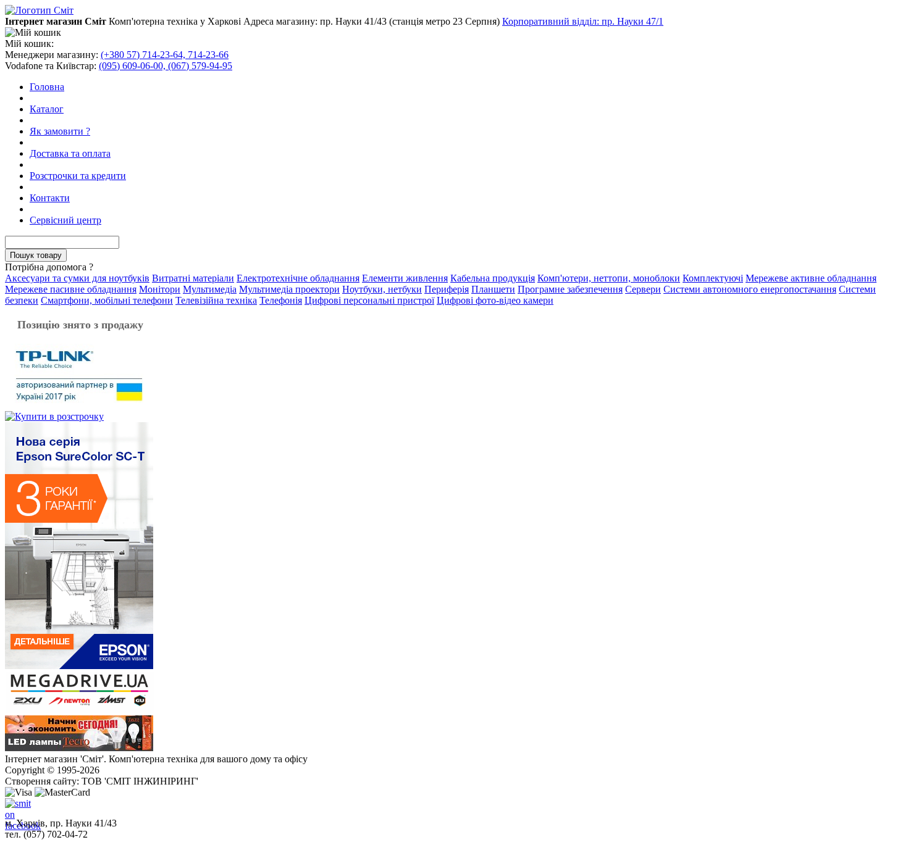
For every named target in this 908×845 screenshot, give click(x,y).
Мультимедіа (210, 289)
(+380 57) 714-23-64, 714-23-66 (165, 54)
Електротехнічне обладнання (298, 278)
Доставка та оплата (70, 153)
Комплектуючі (713, 278)
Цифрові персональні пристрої (369, 300)
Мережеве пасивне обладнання (71, 289)
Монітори (159, 289)
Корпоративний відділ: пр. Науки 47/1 (582, 21)
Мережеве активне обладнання (811, 278)
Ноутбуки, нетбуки (382, 289)
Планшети (493, 289)
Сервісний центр (65, 220)
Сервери (643, 289)
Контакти (50, 198)
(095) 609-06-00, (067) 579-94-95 (165, 65)
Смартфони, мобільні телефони (107, 300)
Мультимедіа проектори (289, 289)
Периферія (446, 289)
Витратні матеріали (193, 278)
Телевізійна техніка (216, 300)
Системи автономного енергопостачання (749, 289)
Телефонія (280, 300)
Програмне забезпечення (570, 289)
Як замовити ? (60, 131)
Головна (47, 86)
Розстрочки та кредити (78, 175)
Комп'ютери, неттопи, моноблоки (608, 278)
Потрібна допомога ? (49, 267)
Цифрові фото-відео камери (495, 300)
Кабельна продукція (492, 278)
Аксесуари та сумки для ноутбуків (77, 278)
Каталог (47, 109)
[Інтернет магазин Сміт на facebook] (15, 808)
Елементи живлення (405, 278)
